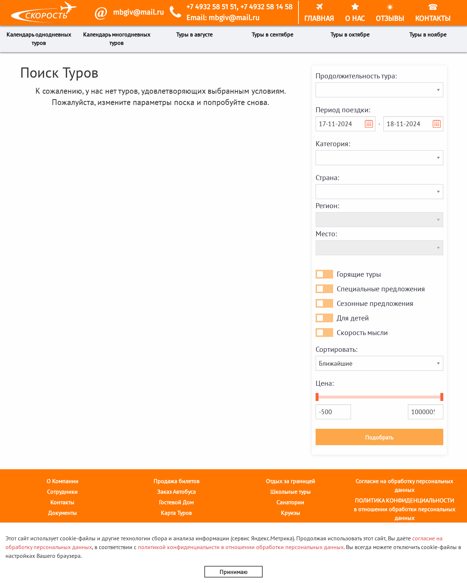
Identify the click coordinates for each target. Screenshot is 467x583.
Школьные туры (290, 491)
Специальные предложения (381, 288)
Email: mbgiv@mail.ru (223, 18)
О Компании (62, 481)
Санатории (290, 502)
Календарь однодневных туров (39, 38)
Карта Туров (176, 512)
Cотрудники (62, 491)
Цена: (324, 383)
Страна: (327, 177)
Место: (326, 233)
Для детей (353, 318)
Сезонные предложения (375, 303)
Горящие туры (359, 274)
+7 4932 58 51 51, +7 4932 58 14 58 (239, 7)
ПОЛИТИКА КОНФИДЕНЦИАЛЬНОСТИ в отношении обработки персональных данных (404, 509)
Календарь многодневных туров (116, 38)
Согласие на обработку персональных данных (404, 485)
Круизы (290, 512)
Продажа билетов (177, 481)
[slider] (317, 397)
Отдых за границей (290, 481)
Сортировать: (336, 349)
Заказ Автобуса (176, 491)
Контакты (62, 502)
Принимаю (234, 571)
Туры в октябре (350, 34)
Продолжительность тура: (356, 76)
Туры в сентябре (272, 34)
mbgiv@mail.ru (138, 12)
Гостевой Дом (176, 502)
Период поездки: (343, 109)
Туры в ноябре (428, 34)
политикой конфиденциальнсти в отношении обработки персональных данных (241, 547)
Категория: (333, 143)
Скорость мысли (362, 332)
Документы (62, 512)
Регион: (327, 205)
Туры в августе (194, 34)
